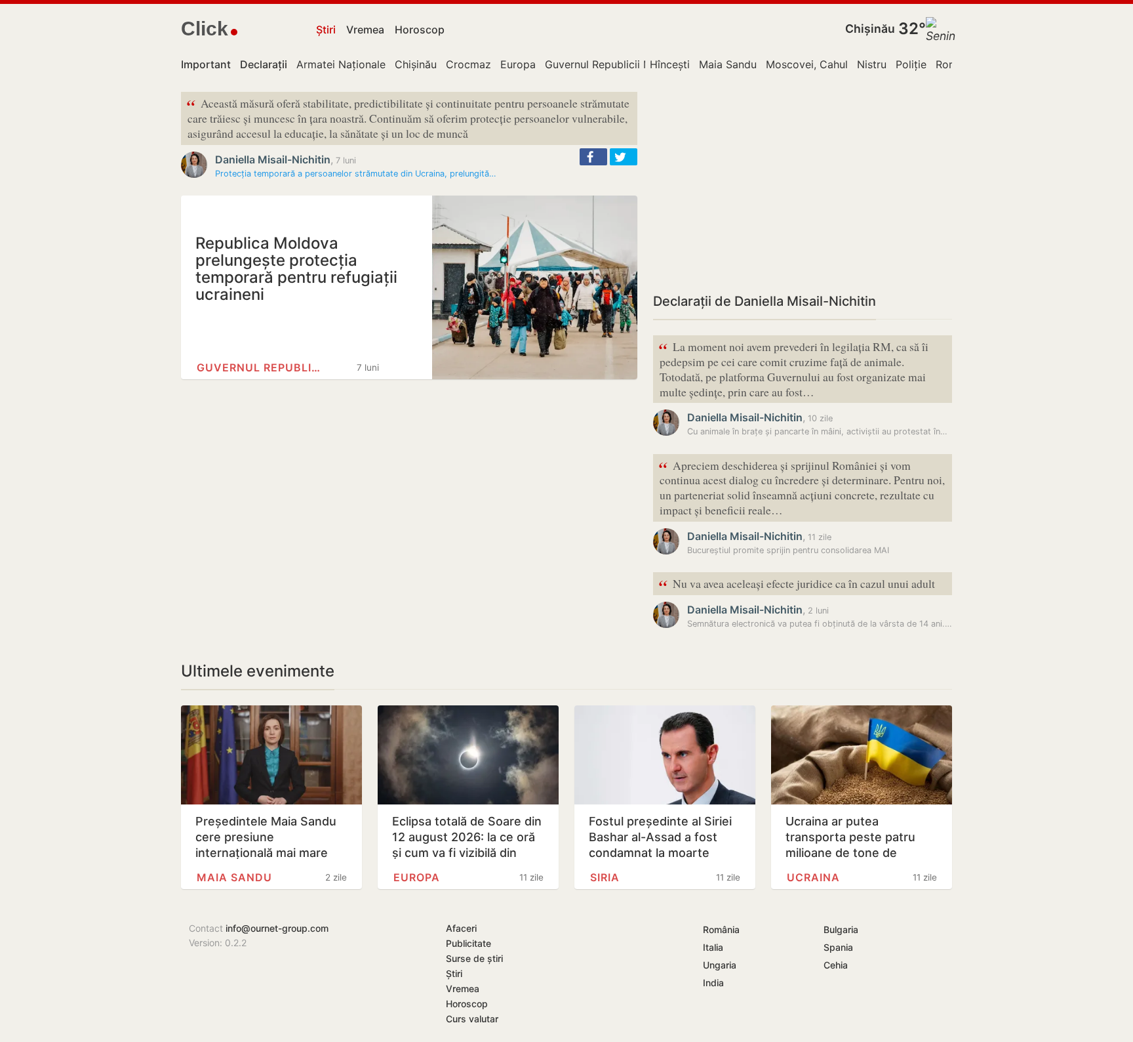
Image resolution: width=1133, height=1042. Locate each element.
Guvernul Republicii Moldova (615, 64)
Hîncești (670, 64)
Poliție (911, 64)
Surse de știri (474, 958)
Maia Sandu (728, 64)
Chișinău (870, 28)
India (713, 982)
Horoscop (420, 29)
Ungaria (719, 964)
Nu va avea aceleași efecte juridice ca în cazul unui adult (796, 584)
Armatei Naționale (341, 64)
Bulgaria (841, 929)
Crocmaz (468, 64)
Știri (326, 29)
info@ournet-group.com (277, 928)
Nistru (871, 64)
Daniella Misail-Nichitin (272, 159)
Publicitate (468, 943)
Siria (605, 877)
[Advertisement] (802, 184)
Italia (713, 947)
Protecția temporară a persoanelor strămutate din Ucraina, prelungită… (355, 173)
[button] (593, 156)
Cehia (836, 964)
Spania (838, 947)
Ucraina (813, 877)
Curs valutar (472, 1018)
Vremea (365, 29)
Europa (518, 64)
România (721, 929)
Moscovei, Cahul (807, 64)
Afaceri (461, 928)
